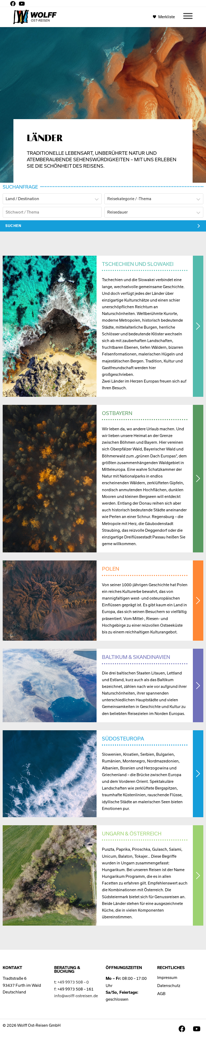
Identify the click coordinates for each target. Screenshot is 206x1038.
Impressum (167, 977)
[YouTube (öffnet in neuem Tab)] (22, 3)
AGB (161, 993)
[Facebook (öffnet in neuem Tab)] (13, 3)
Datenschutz (168, 985)
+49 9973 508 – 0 (73, 982)
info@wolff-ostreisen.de (76, 995)
